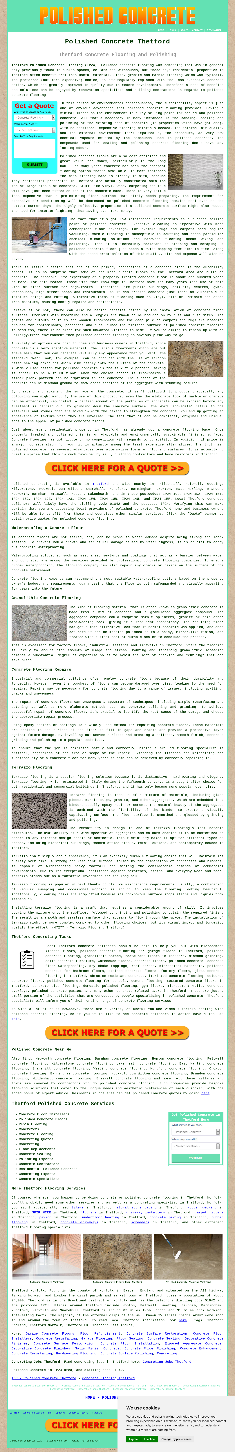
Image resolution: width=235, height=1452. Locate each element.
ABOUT (184, 30)
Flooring (97, 1413)
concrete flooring (137, 1083)
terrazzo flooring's (174, 828)
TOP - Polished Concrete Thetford (44, 1378)
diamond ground (58, 383)
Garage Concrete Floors (50, 1333)
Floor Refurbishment (100, 1333)
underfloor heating (100, 1217)
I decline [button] (149, 1439)
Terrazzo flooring (29, 777)
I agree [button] (133, 1439)
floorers (88, 1212)
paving (45, 1217)
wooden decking (202, 1207)
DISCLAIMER (214, 30)
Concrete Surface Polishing (126, 1353)
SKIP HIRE (41, 1212)
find (27, 1058)
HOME (161, 30)
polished (84, 335)
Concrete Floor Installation (129, 1343)
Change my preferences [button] (176, 1439)
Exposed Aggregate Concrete (193, 1343)
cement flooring (146, 981)
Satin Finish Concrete (97, 1348)
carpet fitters (209, 1212)
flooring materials (137, 128)
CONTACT (197, 30)
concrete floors (135, 679)
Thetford (101, 484)
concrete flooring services (145, 1001)
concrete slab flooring (55, 986)
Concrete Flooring (33, 1413)
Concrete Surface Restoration (156, 1333)
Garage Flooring (96, 1338)
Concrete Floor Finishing (149, 1348)
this (16, 1019)
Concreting (167, 1353)
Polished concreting (32, 484)
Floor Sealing (130, 1338)
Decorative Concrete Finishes (41, 1348)
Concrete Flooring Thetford (108, 1378)
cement (115, 411)
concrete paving (165, 1217)
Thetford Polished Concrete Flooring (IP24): (55, 65)
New (50, 1413)
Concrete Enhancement (200, 1348)
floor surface (102, 196)
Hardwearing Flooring (76, 1353)
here (205, 1093)
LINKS (172, 30)
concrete (143, 509)
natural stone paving (136, 1207)
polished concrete (150, 1093)
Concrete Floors (78, 1413)
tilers (78, 1207)
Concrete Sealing (164, 1338)
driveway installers (145, 1212)
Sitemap (14, 1413)
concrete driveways (79, 1222)
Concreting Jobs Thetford (167, 1362)
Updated (60, 1413)
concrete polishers (97, 946)
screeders (140, 1222)
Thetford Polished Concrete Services (63, 1104)
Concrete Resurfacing (56, 1338)
